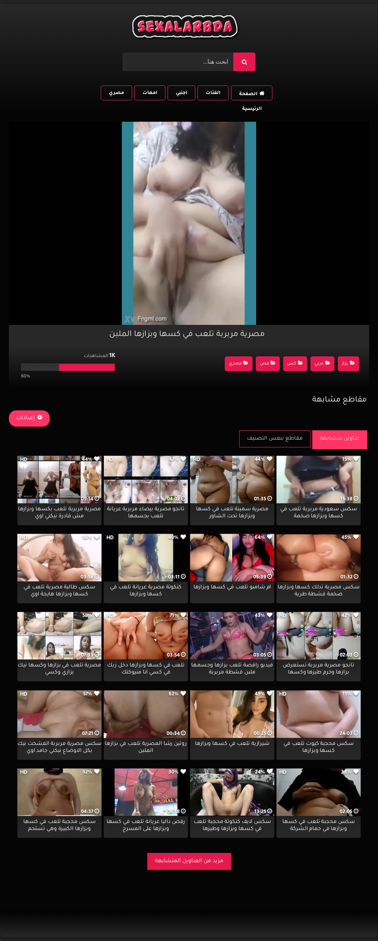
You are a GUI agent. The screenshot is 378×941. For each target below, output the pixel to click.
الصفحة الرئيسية (250, 96)
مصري (116, 93)
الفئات (213, 93)
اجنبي (181, 93)
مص (264, 364)
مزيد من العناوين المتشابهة (189, 861)
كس (291, 364)
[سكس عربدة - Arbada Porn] (186, 28)
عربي (319, 364)
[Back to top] (354, 919)
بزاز (345, 364)
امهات (149, 93)
